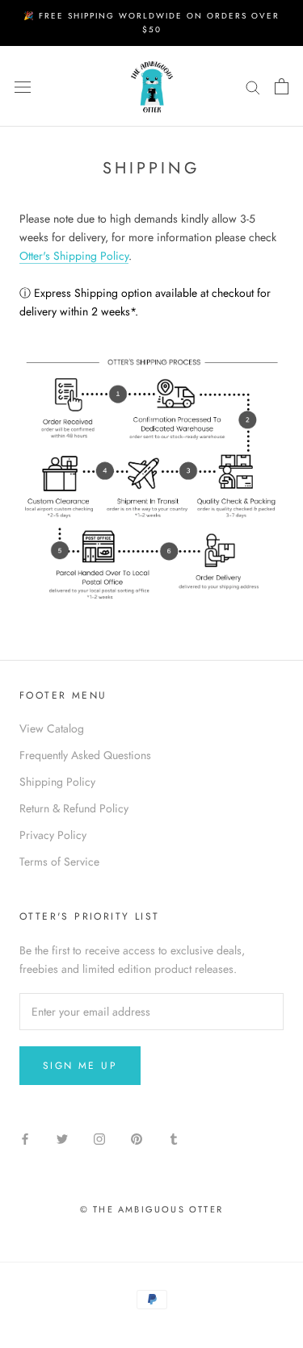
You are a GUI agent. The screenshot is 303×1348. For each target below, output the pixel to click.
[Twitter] (62, 1138)
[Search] (253, 86)
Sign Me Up (80, 1065)
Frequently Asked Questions (85, 755)
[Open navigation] (23, 86)
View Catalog (51, 728)
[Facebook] (25, 1138)
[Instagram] (99, 1138)
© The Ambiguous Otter (151, 1209)
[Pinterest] (136, 1138)
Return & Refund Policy (73, 808)
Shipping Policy (57, 782)
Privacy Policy (52, 835)
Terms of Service (59, 861)
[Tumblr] (173, 1138)
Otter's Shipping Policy (73, 256)
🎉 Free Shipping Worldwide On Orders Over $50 (151, 22)
